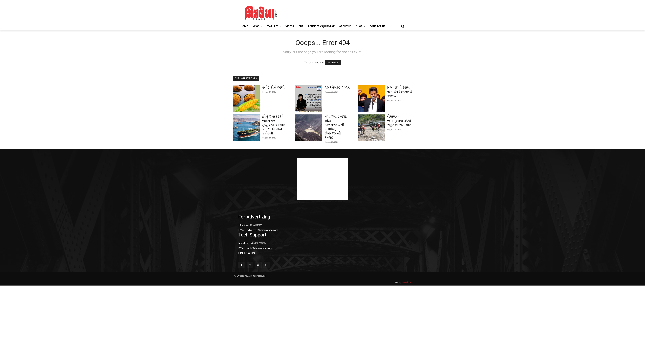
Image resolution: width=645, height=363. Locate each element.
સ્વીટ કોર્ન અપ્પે (273, 87)
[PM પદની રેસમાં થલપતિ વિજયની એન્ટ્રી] (371, 98)
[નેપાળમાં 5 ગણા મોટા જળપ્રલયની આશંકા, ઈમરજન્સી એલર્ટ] (308, 127)
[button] (403, 26)
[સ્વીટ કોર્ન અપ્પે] (246, 98)
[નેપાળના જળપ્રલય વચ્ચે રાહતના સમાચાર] (371, 127)
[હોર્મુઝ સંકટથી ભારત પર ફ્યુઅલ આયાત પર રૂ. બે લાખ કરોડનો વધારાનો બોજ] (246, 127)
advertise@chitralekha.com (262, 230)
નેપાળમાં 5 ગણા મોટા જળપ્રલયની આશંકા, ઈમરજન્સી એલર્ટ (336, 126)
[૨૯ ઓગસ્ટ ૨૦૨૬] (308, 98)
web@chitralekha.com (259, 248)
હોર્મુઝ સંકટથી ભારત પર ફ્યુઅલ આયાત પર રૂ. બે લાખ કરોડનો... (273, 124)
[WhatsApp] (266, 265)
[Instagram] (250, 265)
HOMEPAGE (333, 63)
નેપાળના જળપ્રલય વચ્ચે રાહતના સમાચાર (399, 120)
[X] (258, 265)
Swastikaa (406, 282)
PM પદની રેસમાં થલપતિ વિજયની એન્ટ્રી (399, 91)
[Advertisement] (351, 12)
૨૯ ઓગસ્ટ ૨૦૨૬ (337, 87)
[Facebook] (241, 265)
